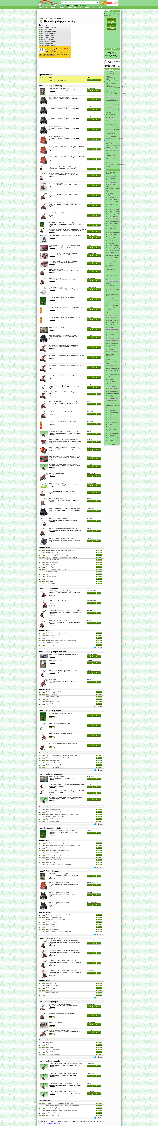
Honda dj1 (52, 77)
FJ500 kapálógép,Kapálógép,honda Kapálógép (62, 590)
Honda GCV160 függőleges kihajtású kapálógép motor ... (64, 439)
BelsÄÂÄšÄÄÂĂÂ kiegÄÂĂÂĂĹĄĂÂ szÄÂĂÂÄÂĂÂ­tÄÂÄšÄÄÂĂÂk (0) (116, 145)
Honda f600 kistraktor (111, 435)
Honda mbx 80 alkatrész (112, 322)
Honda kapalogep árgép (52, 694)
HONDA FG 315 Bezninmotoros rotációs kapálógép (63, 528)
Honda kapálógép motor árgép (54, 917)
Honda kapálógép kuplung (113, 248)
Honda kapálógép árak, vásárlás (58, 620)
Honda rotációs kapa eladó (53, 760)
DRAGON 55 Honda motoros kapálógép (60, 490)
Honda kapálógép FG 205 (56, 278)
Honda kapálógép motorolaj (110, 237)
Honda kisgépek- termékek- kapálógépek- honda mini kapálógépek (63, 845)
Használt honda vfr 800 (112, 329)
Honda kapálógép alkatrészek (53, 692)
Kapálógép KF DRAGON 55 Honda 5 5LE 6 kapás (63, 167)
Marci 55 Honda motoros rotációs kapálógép (61, 713)
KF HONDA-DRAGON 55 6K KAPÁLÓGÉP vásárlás (64, 970)
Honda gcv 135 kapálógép (113, 209)
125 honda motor (110, 381)
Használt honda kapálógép (47, 37)
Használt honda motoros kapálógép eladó (56, 843)
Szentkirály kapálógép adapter (53, 1112)
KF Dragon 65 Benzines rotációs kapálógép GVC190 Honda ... (66, 610)
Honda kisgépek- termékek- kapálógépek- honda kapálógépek (62, 814)
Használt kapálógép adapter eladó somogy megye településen (62, 1110)
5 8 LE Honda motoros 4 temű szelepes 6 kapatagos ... (64, 261)
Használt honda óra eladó (52, 552)
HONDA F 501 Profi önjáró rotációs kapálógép (62, 203)
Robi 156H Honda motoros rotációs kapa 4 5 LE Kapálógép (65, 235)
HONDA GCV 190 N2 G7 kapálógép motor (61, 538)
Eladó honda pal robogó (112, 305)
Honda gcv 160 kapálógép (113, 226)
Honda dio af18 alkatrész (112, 338)
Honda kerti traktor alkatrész (53, 635)
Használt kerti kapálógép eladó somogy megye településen (61, 640)
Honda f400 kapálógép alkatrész (93, 7)
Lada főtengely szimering (112, 255)
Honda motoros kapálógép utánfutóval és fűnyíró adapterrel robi (62, 1105)
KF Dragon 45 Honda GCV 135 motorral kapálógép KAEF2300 (66, 355)
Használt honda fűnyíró (112, 351)
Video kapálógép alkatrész (52, 696)
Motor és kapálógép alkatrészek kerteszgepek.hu (58, 555)
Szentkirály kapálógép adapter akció (55, 1108)
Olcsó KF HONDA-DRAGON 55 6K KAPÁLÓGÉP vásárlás (65, 951)
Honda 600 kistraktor (111, 424)
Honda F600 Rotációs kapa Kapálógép (59, 723)
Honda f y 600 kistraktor (112, 422)
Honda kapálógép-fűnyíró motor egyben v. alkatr (58, 931)
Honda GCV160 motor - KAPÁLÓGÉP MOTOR (62, 335)
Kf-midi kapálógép (51, 583)
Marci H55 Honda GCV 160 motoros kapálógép (62, 297)
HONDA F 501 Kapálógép (56, 193)
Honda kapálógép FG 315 (56, 269)
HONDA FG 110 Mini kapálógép (58, 518)
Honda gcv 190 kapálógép (113, 211)
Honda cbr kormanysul (52, 992)
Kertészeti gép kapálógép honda (54, 642)
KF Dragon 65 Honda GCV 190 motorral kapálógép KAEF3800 (66, 375)
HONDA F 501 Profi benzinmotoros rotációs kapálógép (64, 401)
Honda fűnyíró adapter (112, 415)
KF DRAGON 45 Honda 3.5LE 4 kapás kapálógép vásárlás (65, 1063)
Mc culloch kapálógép (51, 571)
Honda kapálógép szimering (58, 7)
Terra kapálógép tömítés (52, 567)
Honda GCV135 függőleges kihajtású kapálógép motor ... (64, 456)
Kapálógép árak (50, 574)
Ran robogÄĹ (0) (110, 118)
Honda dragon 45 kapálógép (48, 41)
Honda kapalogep (50, 862)
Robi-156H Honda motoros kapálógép (59, 88)
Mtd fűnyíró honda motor (112, 393)
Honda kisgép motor (111, 396)
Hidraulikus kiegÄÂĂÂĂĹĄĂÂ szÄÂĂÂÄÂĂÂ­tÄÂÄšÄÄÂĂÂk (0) (116, 165)
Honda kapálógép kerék (112, 245)
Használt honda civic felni (112, 368)
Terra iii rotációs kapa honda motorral (55, 767)
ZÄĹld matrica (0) (110, 121)
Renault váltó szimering (112, 275)
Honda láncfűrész (110, 410)
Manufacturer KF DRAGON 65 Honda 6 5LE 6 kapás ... (64, 431)
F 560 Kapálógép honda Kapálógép (58, 600)
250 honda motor (110, 386)
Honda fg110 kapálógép (112, 243)
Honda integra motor (111, 407)
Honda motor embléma (112, 391)
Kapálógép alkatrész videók (53, 819)
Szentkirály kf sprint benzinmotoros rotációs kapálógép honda (62, 1103)
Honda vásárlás (50, 1047)
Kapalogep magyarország (52, 1049)
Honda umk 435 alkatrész (112, 325)
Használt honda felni (111, 349)
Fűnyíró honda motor (111, 400)
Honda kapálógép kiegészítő (56, 483)
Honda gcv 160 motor (111, 388)
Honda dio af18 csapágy (112, 433)
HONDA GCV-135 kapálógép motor (59, 137)
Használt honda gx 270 (112, 327)
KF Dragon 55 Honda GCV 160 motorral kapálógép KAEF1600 (66, 365)
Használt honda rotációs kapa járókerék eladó (57, 757)
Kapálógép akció (50, 1052)
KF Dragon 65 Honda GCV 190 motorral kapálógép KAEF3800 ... (67, 147)
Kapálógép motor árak (51, 926)
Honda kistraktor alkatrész (112, 289)
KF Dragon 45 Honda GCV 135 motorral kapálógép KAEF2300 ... (67, 229)
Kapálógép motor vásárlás (52, 929)
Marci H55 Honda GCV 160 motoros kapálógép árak (63, 223)
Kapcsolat (61, 1123)
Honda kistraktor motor (112, 315)
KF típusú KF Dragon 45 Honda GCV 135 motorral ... (64, 421)
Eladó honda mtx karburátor (110, 308)
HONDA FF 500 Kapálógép (56, 473)
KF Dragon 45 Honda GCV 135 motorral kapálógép (63, 345)
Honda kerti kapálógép (74, 7)
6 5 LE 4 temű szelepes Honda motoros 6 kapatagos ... (64, 253)
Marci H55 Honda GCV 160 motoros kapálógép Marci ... (64, 317)
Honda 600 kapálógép (111, 204)
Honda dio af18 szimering (112, 250)
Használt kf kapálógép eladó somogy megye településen (60, 550)
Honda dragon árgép (51, 983)
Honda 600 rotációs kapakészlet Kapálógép (61, 733)
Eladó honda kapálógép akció (53, 852)
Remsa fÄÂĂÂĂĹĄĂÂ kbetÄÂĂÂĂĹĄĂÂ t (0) (116, 93)
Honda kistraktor (110, 417)
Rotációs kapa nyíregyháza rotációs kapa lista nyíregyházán (61, 755)
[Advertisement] (69, 13)
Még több (100, 647)
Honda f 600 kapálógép (112, 216)
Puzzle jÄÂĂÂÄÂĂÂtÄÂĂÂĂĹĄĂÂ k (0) (115, 87)
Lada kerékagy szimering (112, 273)
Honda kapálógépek (51, 988)
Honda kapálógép (50, 924)
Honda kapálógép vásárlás (52, 922)
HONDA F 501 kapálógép (56, 183)
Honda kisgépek (50, 581)
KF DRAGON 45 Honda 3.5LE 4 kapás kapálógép (63, 1091)
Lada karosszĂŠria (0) (112, 83)
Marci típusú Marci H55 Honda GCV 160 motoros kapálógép (66, 307)
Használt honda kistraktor (112, 291)
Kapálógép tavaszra (51, 578)
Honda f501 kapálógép (112, 240)
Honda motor (49, 1042)
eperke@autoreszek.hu (50, 51)
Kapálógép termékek (51, 576)
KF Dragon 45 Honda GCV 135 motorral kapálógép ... (64, 411)
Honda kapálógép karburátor (110, 229)
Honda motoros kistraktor (112, 374)
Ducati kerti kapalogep (52, 645)
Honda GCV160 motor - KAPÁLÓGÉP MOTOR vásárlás (65, 508)
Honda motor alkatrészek (52, 701)
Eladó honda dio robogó (112, 300)
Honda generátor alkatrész (112, 332)
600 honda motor (110, 384)
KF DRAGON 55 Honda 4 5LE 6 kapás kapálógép (63, 1073)
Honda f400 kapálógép (46, 43)
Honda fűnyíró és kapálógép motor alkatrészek (58, 914)
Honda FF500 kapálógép (55, 679)
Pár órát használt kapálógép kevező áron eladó (62, 830)
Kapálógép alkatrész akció (52, 699)
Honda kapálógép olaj (111, 234)
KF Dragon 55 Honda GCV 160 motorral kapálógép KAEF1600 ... (67, 157)
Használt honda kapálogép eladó (54, 847)
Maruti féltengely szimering (110, 269)
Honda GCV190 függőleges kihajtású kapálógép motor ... (64, 447)
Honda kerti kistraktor (111, 252)
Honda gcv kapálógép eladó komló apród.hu (57, 850)
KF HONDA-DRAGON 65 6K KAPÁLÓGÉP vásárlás (64, 961)
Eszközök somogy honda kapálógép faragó (57, 855)
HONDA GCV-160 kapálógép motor (59, 97)
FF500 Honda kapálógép (55, 287)
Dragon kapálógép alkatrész (53, 985)
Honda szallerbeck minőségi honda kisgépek (57, 633)
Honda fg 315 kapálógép (112, 221)
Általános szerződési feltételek (50, 1123)
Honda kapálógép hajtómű (113, 232)
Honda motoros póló (111, 427)
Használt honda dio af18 (112, 343)
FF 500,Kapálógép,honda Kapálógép (59, 1030)
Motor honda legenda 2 (112, 403)
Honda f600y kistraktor (112, 317)
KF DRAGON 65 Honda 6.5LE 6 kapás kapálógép (63, 464)
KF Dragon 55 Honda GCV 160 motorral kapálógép (63, 392)
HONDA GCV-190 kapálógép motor (59, 892)
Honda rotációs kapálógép (47, 33)
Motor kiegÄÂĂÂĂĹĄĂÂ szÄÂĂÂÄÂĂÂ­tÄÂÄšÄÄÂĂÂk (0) (116, 78)
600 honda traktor (110, 444)
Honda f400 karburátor (112, 412)
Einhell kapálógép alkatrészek (53, 821)
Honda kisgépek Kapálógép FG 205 (58, 385)
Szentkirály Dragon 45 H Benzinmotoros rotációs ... (63, 213)
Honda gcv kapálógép (111, 223)
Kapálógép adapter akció (52, 559)
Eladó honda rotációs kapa (52, 762)
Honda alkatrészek (50, 564)
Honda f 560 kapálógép (112, 218)
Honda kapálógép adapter (47, 45)
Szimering (44, 18)
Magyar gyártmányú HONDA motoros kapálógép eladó (64, 245)
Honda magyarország (51, 995)
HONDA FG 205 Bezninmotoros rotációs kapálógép (63, 670)
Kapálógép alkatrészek (52, 562)
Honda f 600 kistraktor (112, 419)
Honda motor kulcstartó (112, 398)
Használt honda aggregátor (110, 354)
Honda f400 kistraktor (111, 365)
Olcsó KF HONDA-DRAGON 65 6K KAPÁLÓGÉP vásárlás (65, 941)
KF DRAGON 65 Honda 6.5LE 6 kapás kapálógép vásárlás (65, 797)
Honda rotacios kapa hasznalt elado (55, 765)
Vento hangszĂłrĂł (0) (112, 150)
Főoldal (40, 1123)
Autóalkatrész (43, 7)
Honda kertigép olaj (111, 298)
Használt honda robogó (112, 340)
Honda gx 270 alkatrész (112, 320)
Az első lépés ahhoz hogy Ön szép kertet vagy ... (62, 173)
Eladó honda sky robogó (112, 302)
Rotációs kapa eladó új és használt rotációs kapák (58, 864)
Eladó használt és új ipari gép (53, 1054)
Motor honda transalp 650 (112, 405)
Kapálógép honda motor (47, 39)
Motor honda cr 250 (111, 376)
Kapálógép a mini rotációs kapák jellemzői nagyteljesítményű (62, 557)
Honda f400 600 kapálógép (56, 660)
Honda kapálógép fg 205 (112, 214)
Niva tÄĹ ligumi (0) (111, 124)
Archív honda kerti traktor (52, 637)
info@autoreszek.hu (51, 55)
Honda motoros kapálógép (56, 1022)
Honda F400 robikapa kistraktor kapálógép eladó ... (63, 654)
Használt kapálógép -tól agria (53, 859)
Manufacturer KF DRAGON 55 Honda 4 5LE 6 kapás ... (64, 1083)
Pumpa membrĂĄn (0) (112, 127)
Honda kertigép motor (51, 990)
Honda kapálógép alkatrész (48, 35)
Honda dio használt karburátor (111, 346)
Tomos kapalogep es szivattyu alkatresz (56, 569)
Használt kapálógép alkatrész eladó (55, 816)
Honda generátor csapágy (112, 438)
